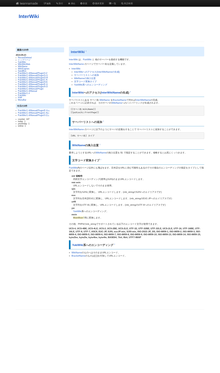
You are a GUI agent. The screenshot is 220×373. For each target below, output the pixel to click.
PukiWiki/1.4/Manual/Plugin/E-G (33, 84)
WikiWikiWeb (24, 64)
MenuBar (22, 100)
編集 (48, 3)
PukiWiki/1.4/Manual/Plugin (30, 89)
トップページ (24, 60)
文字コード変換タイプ (85, 81)
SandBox (22, 71)
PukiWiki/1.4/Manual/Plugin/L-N (32, 80)
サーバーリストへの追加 (86, 75)
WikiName (22, 66)
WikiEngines (23, 69)
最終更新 (99, 3)
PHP (20, 98)
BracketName (120, 100)
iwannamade (28, 3)
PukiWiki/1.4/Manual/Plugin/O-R (33, 78)
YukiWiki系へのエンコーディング (90, 84)
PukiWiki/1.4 (24, 93)
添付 (60, 3)
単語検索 (128, 3)
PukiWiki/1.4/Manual (27, 91)
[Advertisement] (110, 30)
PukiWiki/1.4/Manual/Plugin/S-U (33, 75)
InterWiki (29, 16)
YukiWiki (22, 62)
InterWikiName (76, 64)
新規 (85, 3)
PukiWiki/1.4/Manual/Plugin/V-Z (32, 73)
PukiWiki (22, 95)
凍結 (73, 3)
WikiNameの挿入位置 (85, 78)
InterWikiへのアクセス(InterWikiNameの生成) (97, 72)
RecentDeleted (25, 58)
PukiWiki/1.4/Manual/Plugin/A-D (33, 86)
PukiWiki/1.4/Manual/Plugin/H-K (33, 82)
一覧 (114, 3)
